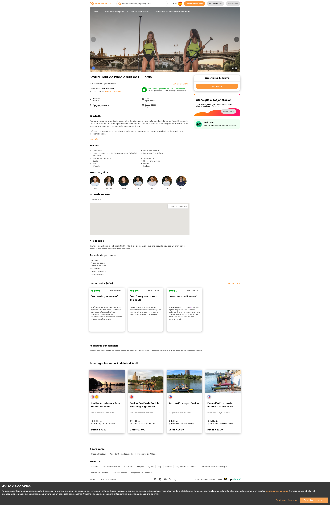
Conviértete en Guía (194, 3)
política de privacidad (277, 491)
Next (237, 39)
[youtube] (165, 479)
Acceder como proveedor (121, 454)
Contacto (217, 86)
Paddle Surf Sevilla (113, 91)
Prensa (169, 466)
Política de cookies (99, 472)
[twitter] (170, 479)
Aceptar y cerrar (314, 500)
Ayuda (151, 466)
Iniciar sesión (233, 3)
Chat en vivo (217, 3)
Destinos (94, 466)
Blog (159, 466)
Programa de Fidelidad (141, 472)
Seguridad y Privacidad (186, 466)
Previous (93, 39)
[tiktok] (175, 479)
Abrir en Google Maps (178, 206)
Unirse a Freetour (98, 454)
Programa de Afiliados (147, 454)
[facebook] (160, 479)
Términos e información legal (213, 466)
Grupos (140, 466)
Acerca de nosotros (111, 466)
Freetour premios (119, 472)
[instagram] (154, 479)
